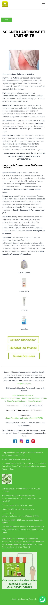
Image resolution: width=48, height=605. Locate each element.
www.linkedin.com (34, 498)
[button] (42, 599)
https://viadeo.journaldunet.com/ (14, 498)
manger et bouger (24, 383)
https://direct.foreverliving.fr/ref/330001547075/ (20, 516)
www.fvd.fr (6, 501)
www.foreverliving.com (26, 496)
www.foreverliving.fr (9, 496)
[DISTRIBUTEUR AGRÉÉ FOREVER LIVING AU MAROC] (6, 4)
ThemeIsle (33, 599)
